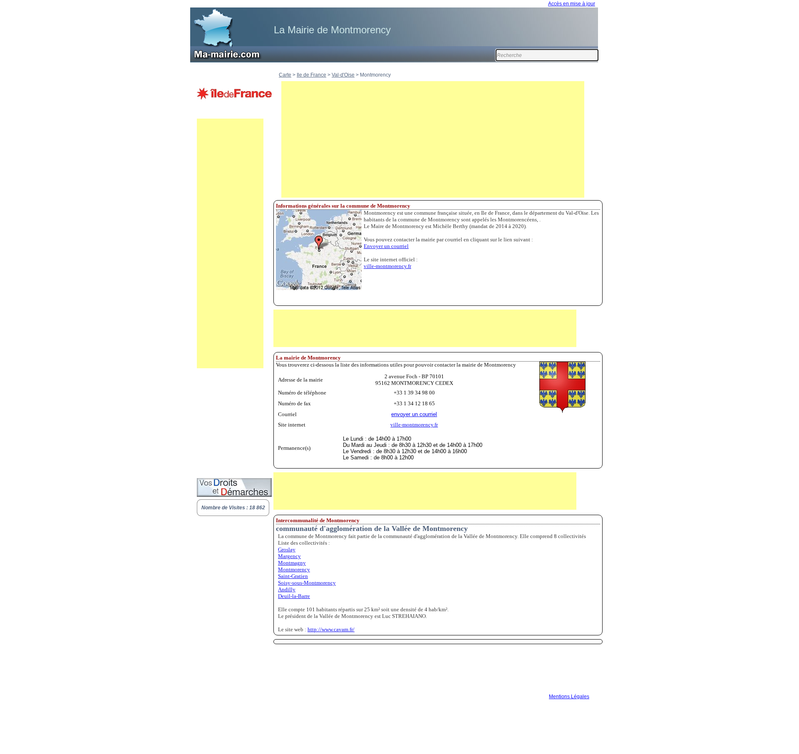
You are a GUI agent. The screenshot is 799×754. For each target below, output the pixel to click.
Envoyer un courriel (386, 246)
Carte (285, 75)
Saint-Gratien (293, 576)
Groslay (286, 549)
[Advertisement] (230, 243)
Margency (289, 556)
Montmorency (294, 569)
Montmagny (292, 563)
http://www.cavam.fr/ (331, 629)
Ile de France (311, 75)
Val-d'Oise (343, 75)
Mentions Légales (569, 696)
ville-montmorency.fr (387, 266)
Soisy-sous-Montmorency (307, 583)
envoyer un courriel (414, 414)
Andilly (286, 589)
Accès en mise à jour (571, 4)
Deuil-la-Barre (294, 596)
